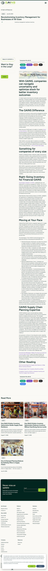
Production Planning (21, 530)
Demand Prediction (20, 516)
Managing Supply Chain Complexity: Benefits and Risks (31, 369)
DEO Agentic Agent (21, 512)
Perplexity (29, 64)
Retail (34, 514)
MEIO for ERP (19, 527)
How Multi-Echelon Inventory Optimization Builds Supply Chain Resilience (12, 425)
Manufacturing (35, 510)
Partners (2, 544)
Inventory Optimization (21, 525)
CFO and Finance (36, 521)
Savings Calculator (4, 519)
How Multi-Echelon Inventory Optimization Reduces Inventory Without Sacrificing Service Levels (35, 425)
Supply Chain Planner (37, 518)
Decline (40, 566)
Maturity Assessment (5, 526)
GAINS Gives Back (4, 542)
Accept (31, 566)
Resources (20, 542)
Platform (18, 508)
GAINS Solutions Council (6, 524)
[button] (45, 2)
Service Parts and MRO (37, 516)
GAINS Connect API (21, 536)
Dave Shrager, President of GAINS (26, 182)
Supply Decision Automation (22, 514)
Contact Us (3, 510)
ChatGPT (23, 64)
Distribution (35, 512)
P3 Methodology (4, 521)
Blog (3, 13)
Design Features (20, 519)
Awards (2, 546)
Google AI (23, 67)
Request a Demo (4, 508)
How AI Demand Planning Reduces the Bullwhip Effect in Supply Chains (12, 462)
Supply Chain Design (21, 518)
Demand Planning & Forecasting (23, 523)
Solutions (34, 508)
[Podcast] (12, 569)
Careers (2, 549)
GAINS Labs (3, 523)
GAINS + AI (3, 517)
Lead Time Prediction (21, 521)
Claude (35, 64)
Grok (41, 64)
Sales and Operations (21, 532)
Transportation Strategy (21, 534)
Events (2, 548)
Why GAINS (3, 515)
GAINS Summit (4, 551)
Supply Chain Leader (37, 519)
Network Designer (36, 523)
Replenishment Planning (21, 529)
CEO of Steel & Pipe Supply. (38, 145)
